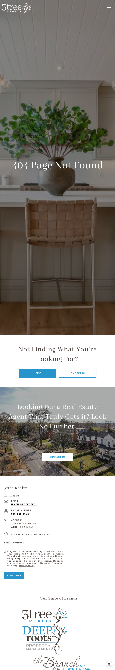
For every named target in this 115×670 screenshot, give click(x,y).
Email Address (14, 542)
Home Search (78, 373)
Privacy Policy (26, 566)
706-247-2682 (20, 514)
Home (37, 373)
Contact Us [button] (57, 457)
